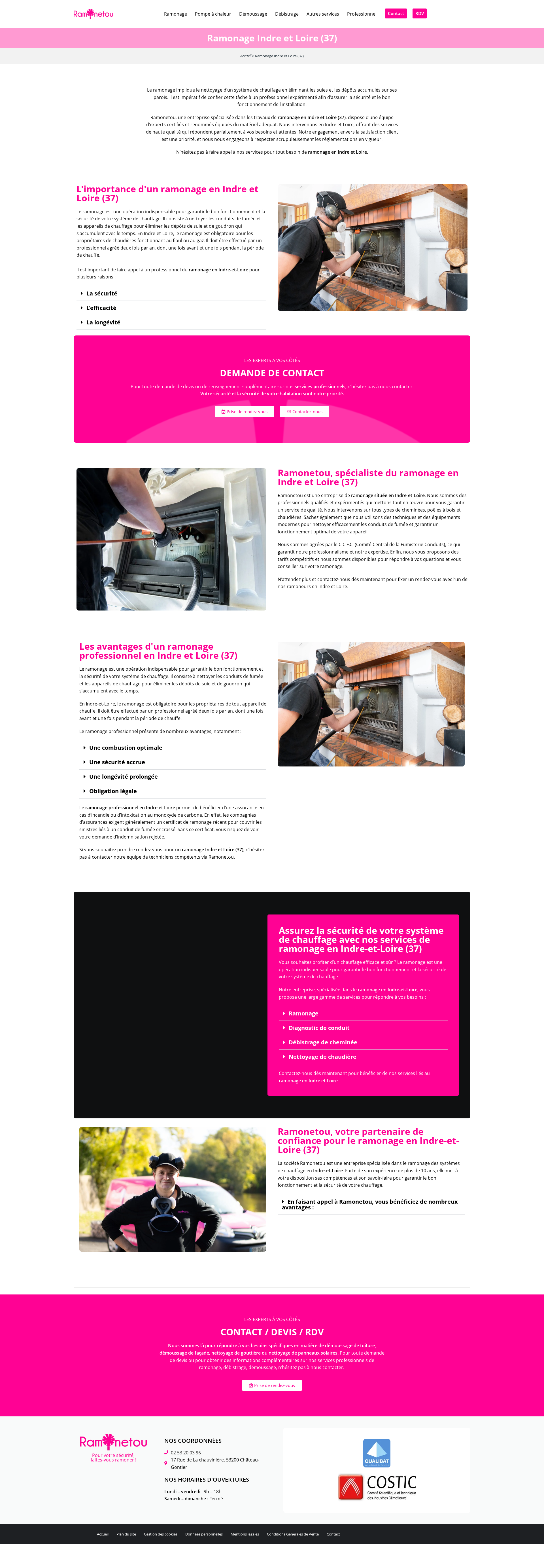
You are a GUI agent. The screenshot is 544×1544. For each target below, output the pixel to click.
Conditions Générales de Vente (293, 1534)
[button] (171, 293)
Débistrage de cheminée (323, 1042)
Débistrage (287, 14)
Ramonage (175, 14)
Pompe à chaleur (213, 14)
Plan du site (126, 1534)
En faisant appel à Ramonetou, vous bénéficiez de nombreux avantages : (370, 1204)
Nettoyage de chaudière (322, 1057)
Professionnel (362, 14)
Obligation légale (113, 791)
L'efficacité (101, 308)
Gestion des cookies (160, 1534)
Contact (333, 1534)
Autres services (323, 14)
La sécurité (101, 293)
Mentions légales (245, 1534)
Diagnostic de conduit (319, 1028)
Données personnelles (204, 1534)
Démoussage (253, 14)
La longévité (103, 322)
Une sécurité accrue (117, 762)
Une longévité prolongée (123, 777)
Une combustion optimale (125, 748)
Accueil (245, 55)
